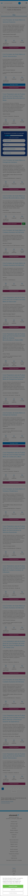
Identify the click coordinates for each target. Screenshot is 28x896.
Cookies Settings (13, 893)
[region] (14, 885)
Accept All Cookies (13, 886)
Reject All (13, 889)
